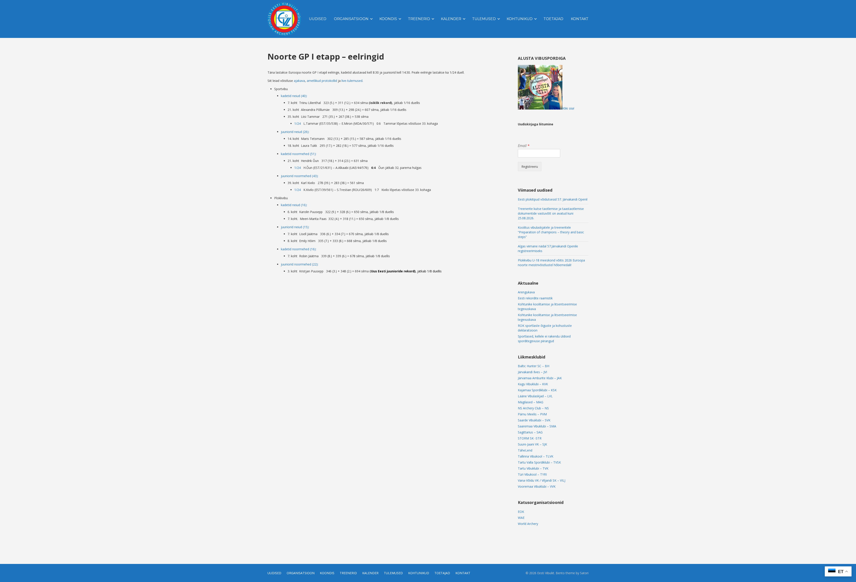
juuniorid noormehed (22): (299, 264)
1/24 (297, 123)
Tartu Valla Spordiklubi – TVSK (539, 462)
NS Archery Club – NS (533, 408)
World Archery (528, 524)
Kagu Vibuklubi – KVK (533, 384)
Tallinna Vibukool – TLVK (535, 456)
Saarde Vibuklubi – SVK (534, 420)
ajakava (299, 81)
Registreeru (529, 166)
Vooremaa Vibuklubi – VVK (537, 486)
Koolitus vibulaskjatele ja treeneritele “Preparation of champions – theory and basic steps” (551, 232)
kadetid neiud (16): (294, 205)
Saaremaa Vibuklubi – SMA (537, 426)
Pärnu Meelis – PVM (532, 414)
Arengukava (526, 292)
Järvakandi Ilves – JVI (532, 372)
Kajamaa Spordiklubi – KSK (537, 390)
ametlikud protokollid (322, 81)
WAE (521, 518)
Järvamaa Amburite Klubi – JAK (540, 378)
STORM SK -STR (529, 438)
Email (523, 145)
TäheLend (525, 450)
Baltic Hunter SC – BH (533, 366)
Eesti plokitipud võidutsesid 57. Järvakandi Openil (552, 199)
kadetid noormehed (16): (298, 249)
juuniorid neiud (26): (295, 132)
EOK (521, 512)
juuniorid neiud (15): (295, 227)
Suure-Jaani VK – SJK (532, 444)
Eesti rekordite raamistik (535, 298)
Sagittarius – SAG (530, 432)
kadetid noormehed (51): (298, 154)
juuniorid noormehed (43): (299, 176)
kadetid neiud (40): (294, 96)
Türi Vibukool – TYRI (532, 474)
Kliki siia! (568, 108)
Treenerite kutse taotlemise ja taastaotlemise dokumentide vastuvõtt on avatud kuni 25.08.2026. (551, 213)
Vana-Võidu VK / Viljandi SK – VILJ (541, 480)
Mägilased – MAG (530, 402)
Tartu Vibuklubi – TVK (533, 468)
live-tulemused (352, 81)
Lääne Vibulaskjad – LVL (535, 396)
